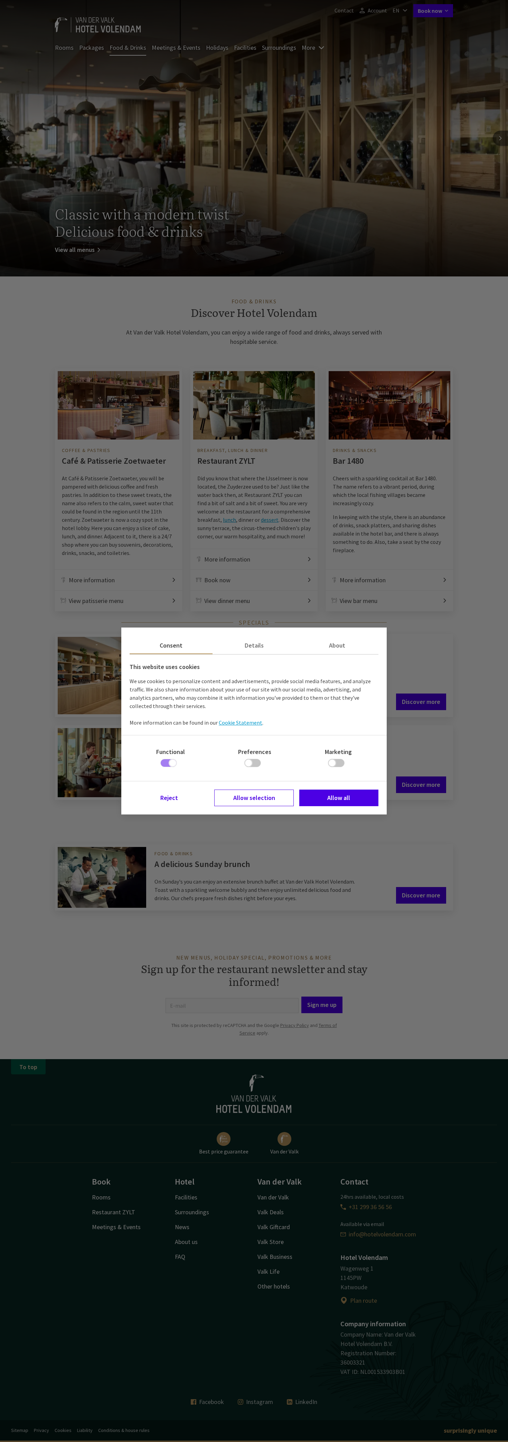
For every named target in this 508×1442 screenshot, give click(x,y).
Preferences (254, 752)
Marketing (338, 752)
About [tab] (337, 645)
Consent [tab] (171, 645)
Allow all (338, 798)
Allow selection (254, 798)
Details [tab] (254, 645)
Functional (170, 752)
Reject (169, 798)
